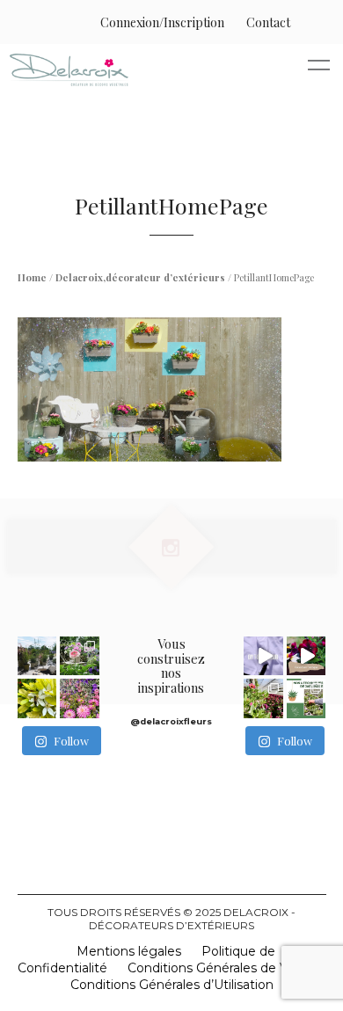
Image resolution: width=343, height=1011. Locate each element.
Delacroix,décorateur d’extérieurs (140, 277)
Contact (268, 22)
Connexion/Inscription (162, 22)
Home (32, 277)
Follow (71, 740)
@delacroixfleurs (171, 721)
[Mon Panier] (308, 22)
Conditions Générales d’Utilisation (172, 985)
